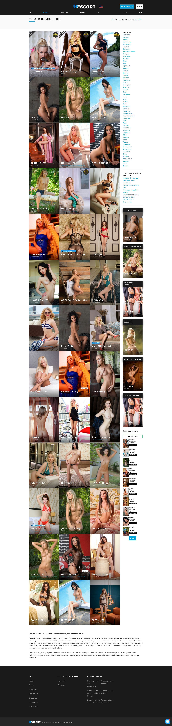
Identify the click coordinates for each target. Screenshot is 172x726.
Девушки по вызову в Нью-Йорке (93, 693)
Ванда (131, 527)
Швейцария (127, 159)
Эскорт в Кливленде (130, 178)
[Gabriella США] (74, 54)
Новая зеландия (129, 116)
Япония (125, 166)
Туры (124, 12)
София (131, 439)
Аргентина (127, 42)
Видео (31, 685)
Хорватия (126, 152)
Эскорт (46, 12)
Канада (125, 90)
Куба (124, 99)
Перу (125, 123)
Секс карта (33, 706)
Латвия (125, 101)
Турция (125, 142)
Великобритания (129, 51)
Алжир (125, 39)
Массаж (64, 12)
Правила (62, 681)
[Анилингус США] (74, 100)
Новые (31, 681)
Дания (125, 73)
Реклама (61, 685)
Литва (125, 104)
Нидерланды (127, 113)
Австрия (126, 37)
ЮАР (125, 163)
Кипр (125, 92)
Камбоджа (126, 85)
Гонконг (126, 68)
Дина (131, 488)
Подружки (33, 702)
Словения (126, 132)
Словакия (126, 130)
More (132, 538)
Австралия (126, 35)
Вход (139, 6)
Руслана (132, 508)
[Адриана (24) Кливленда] (44, 54)
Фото (140, 12)
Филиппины (127, 147)
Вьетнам (126, 59)
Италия (125, 82)
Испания (126, 78)
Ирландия (126, 80)
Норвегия (126, 118)
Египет (125, 75)
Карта (82, 12)
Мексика (126, 109)
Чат (98, 12)
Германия (126, 66)
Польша (125, 125)
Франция (126, 144)
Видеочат (33, 698)
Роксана (132, 449)
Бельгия (126, 47)
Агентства (33, 689)
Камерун (126, 87)
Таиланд (126, 137)
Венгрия (126, 54)
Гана (124, 63)
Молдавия (126, 111)
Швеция (126, 161)
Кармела (132, 517)
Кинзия (131, 498)
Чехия (125, 154)
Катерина (132, 478)
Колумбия (126, 94)
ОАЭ (124, 121)
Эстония (126, 156)
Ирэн (131, 469)
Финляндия (127, 149)
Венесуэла (126, 56)
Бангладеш (127, 44)
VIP (30, 12)
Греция (125, 70)
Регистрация (127, 6)
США (138, 19)
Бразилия (126, 49)
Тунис (125, 140)
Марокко (126, 106)
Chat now (133, 445)
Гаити (125, 61)
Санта (131, 459)
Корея (125, 97)
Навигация (33, 694)
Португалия (127, 128)
